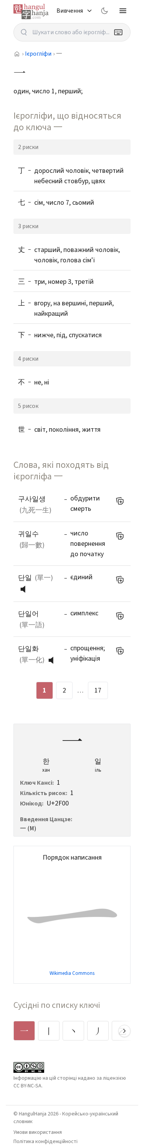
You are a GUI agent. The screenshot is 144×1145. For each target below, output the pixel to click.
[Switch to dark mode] (104, 10)
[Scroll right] (124, 1031)
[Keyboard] (118, 32)
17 (97, 690)
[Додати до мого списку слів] (120, 501)
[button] (25, 589)
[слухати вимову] (26, 589)
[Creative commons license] (28, 1067)
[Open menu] (123, 10)
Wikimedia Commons (72, 973)
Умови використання (37, 1132)
